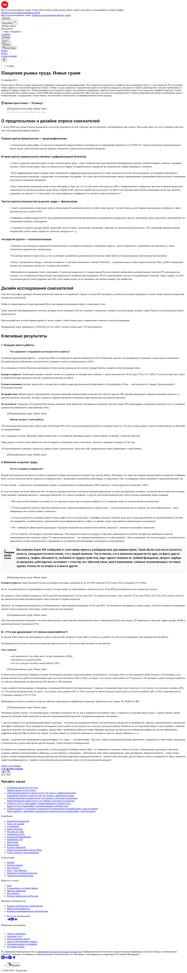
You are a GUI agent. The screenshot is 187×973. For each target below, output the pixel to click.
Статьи (10, 66)
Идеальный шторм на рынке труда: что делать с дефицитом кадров (40, 795)
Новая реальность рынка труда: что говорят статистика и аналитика (41, 800)
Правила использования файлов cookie (51, 15)
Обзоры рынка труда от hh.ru (21, 790)
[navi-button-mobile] (4, 59)
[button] (4, 51)
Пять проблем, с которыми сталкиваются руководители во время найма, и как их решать (51, 811)
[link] (6, 44)
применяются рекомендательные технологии (59, 951)
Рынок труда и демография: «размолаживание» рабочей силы (37, 806)
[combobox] (13, 964)
